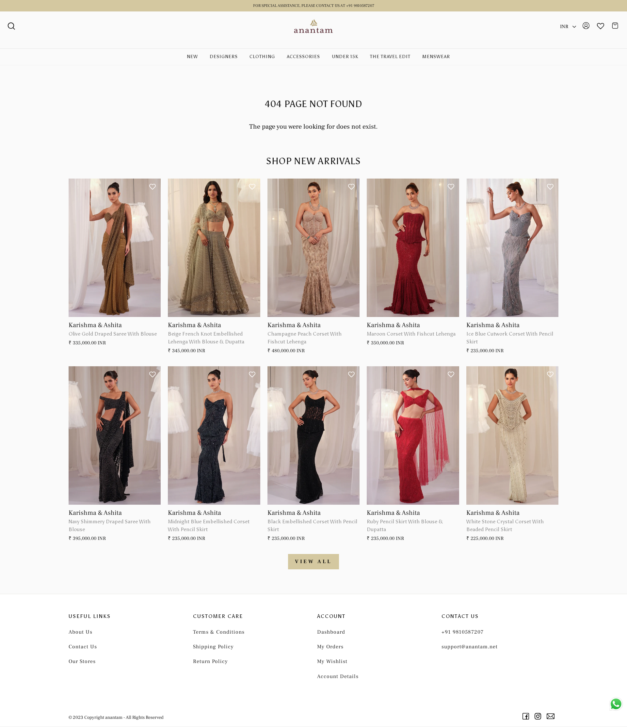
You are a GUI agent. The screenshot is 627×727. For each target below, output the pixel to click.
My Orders (330, 646)
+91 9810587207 (463, 632)
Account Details (338, 676)
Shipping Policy (213, 646)
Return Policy (210, 661)
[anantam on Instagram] (539, 716)
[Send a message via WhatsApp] (616, 704)
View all (313, 561)
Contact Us (83, 646)
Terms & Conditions (219, 632)
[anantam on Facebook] (527, 716)
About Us (80, 632)
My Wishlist (332, 661)
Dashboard (331, 632)
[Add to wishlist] (152, 186)
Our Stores (82, 661)
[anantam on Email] (551, 716)
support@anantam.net (470, 646)
